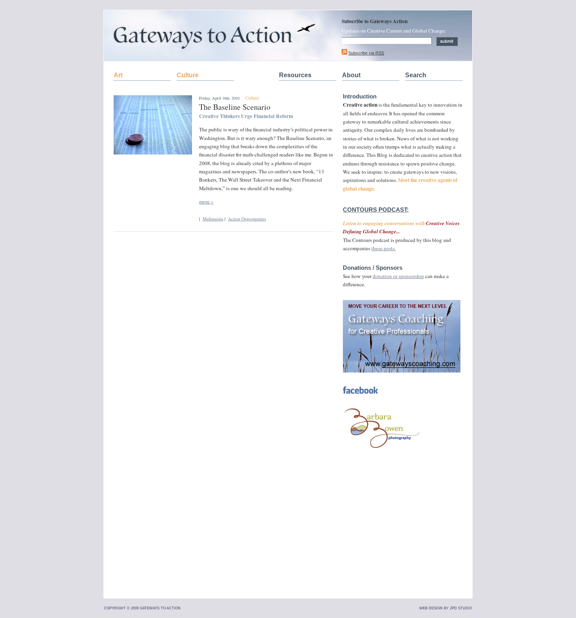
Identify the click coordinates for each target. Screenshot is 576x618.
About (351, 75)
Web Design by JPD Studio (445, 608)
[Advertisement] (401, 538)
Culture (188, 75)
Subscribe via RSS (366, 53)
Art (118, 75)
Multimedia (213, 219)
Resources (295, 75)
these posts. (383, 248)
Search (415, 75)
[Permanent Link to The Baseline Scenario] (153, 152)
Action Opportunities (247, 219)
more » (206, 201)
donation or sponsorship (398, 276)
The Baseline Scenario (234, 107)
